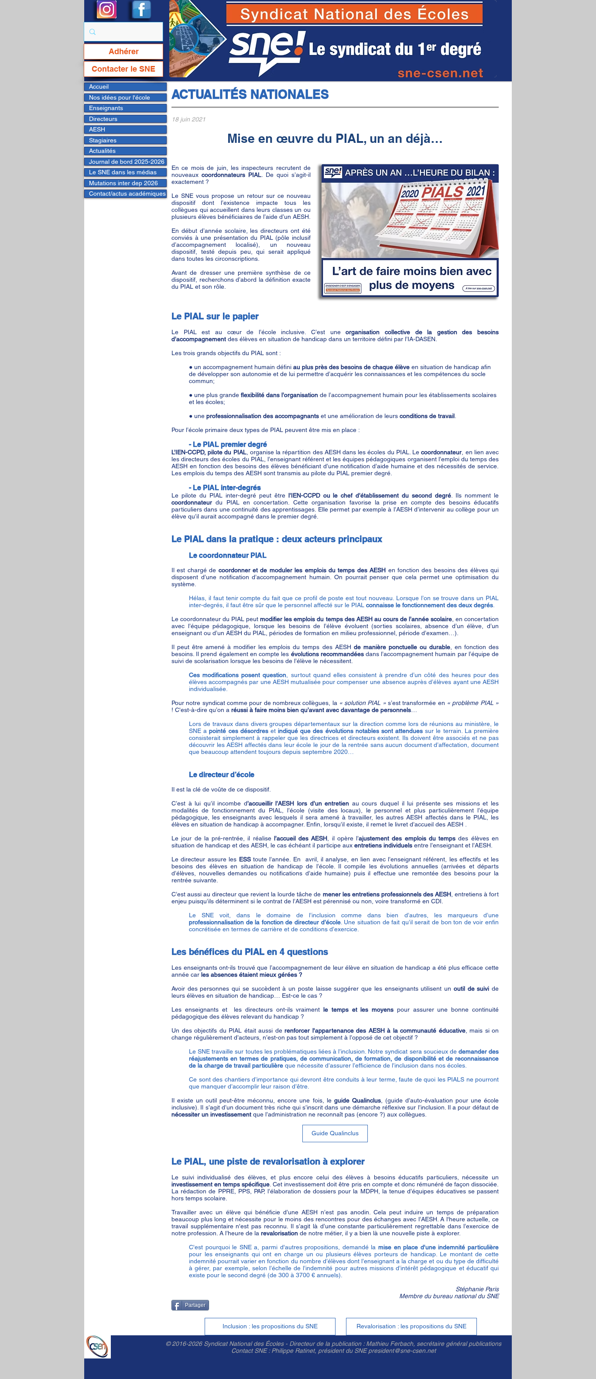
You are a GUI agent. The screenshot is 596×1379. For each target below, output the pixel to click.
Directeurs (103, 118)
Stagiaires (102, 140)
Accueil (99, 86)
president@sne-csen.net (402, 1350)
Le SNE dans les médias (123, 172)
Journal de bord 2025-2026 (126, 161)
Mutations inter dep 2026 (123, 183)
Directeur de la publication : (327, 1343)
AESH (97, 129)
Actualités (102, 150)
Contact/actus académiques (127, 193)
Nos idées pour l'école (119, 97)
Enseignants (106, 107)
